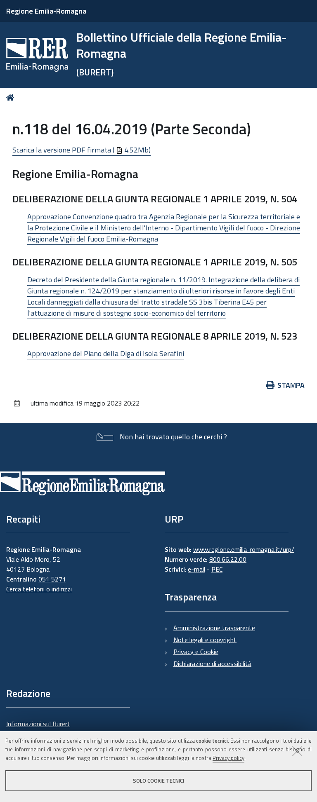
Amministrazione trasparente (214, 628)
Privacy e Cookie (195, 652)
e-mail (196, 569)
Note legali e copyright (205, 640)
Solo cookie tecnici (158, 780)
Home (11, 97)
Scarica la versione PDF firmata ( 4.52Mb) (81, 149)
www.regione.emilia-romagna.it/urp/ (243, 549)
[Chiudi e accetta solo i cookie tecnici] (297, 750)
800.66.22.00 (227, 559)
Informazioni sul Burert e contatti (38, 729)
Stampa (291, 385)
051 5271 (52, 579)
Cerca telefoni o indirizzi (39, 589)
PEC (216, 569)
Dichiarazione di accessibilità (212, 663)
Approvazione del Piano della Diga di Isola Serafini (105, 353)
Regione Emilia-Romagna (46, 10)
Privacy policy (228, 758)
